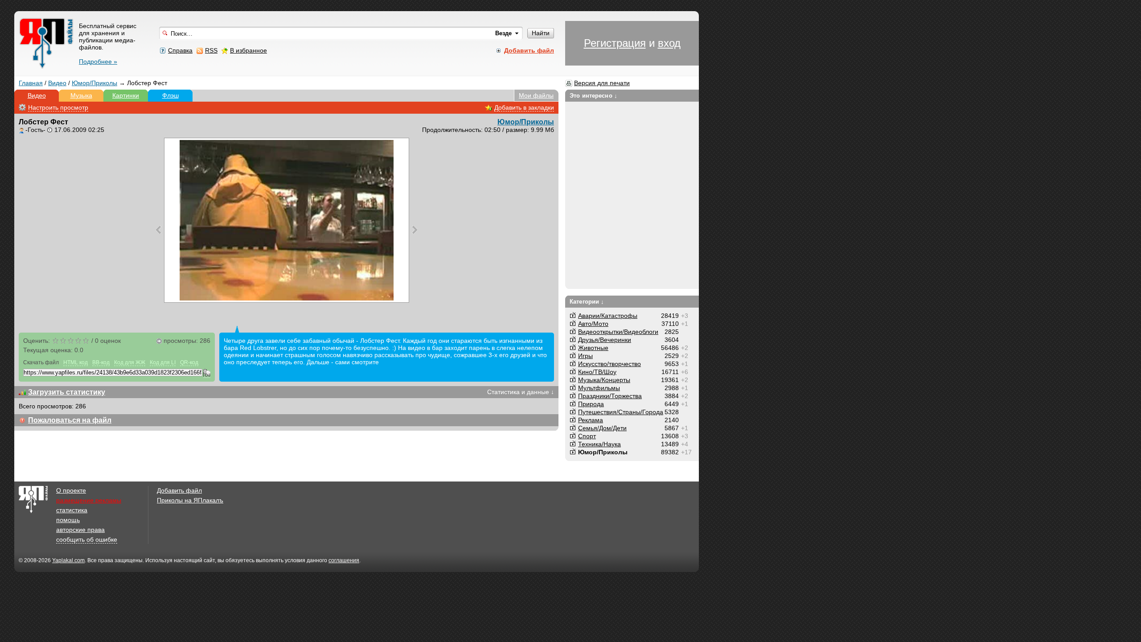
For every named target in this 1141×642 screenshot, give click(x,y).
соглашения (343, 560)
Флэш (170, 95)
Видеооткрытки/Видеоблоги (618, 331)
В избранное (248, 50)
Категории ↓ (587, 301)
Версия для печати (602, 82)
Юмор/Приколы (94, 82)
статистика (71, 510)
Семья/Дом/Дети (602, 428)
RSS (211, 50)
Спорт (587, 436)
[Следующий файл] (414, 229)
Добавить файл (179, 490)
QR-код (189, 362)
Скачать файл (41, 362)
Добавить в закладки (524, 107)
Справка (180, 50)
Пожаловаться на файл (69, 420)
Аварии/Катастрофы (607, 315)
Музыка (81, 95)
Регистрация (615, 43)
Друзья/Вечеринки (604, 339)
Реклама (590, 420)
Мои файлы (536, 95)
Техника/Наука (599, 444)
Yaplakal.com (68, 560)
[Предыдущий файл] (158, 229)
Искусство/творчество (609, 363)
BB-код (101, 362)
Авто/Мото (593, 323)
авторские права (80, 529)
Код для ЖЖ (129, 362)
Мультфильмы (599, 387)
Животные (593, 347)
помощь (68, 519)
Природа (591, 403)
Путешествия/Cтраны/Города (620, 412)
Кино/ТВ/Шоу (597, 371)
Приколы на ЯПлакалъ (190, 500)
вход (669, 43)
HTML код (75, 362)
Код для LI (163, 362)
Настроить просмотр (58, 107)
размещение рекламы (88, 500)
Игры (585, 355)
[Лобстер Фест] (286, 220)
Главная (31, 82)
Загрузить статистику (66, 392)
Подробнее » (98, 61)
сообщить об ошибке (86, 539)
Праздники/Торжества (610, 395)
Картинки (125, 95)
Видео (57, 82)
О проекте (71, 490)
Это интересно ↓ (593, 95)
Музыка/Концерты (604, 379)
